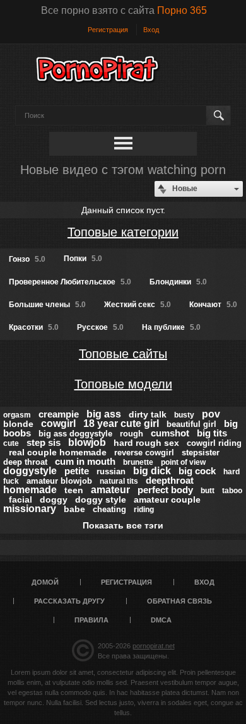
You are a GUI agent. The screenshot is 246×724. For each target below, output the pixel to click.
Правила (91, 620)
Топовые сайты (123, 354)
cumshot (170, 433)
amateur (110, 489)
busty (184, 415)
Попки (83, 258)
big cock (197, 470)
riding (144, 509)
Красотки (34, 327)
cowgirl (58, 423)
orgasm (17, 415)
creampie (58, 414)
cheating (109, 509)
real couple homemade (58, 452)
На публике (171, 327)
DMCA (161, 620)
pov (211, 414)
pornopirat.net (153, 646)
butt (207, 490)
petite (76, 470)
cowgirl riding (214, 443)
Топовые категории (123, 232)
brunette (138, 462)
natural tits (119, 481)
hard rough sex (146, 443)
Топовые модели (123, 384)
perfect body (165, 489)
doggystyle (30, 470)
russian (111, 471)
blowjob (87, 442)
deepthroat (170, 480)
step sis (43, 442)
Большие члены (47, 304)
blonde (18, 424)
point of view (183, 462)
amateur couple (167, 499)
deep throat (25, 462)
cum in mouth (85, 461)
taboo (232, 490)
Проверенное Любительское (70, 281)
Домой (45, 582)
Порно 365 (182, 10)
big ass (103, 414)
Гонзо (27, 259)
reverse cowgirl (144, 452)
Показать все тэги (123, 525)
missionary (29, 508)
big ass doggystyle (75, 433)
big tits (212, 433)
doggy (53, 499)
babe (74, 509)
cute (11, 443)
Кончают (213, 304)
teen (73, 490)
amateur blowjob (59, 481)
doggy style (100, 499)
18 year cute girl (121, 423)
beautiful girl (191, 424)
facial (20, 499)
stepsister (201, 452)
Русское (100, 327)
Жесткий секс (137, 304)
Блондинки (178, 281)
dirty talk (148, 414)
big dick (152, 470)
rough (131, 433)
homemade (30, 489)
